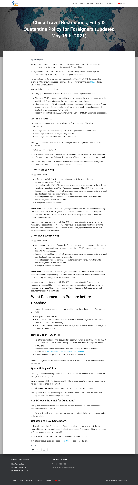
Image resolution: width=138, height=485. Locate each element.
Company (110, 3)
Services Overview (86, 3)
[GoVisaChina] (15, 3)
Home (75, 3)
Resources (99, 3)
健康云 (93, 82)
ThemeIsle (123, 480)
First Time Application (18, 464)
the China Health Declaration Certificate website (65, 352)
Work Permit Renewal (18, 467)
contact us (64, 441)
